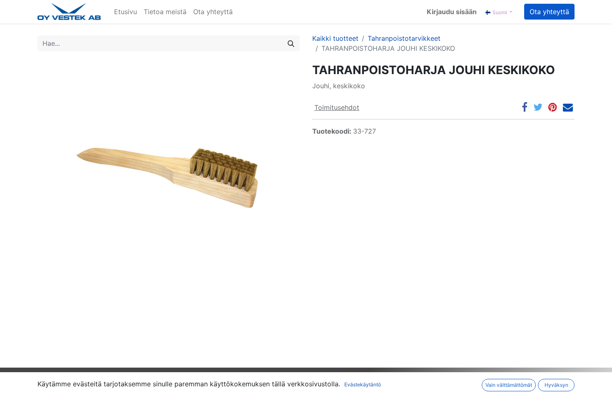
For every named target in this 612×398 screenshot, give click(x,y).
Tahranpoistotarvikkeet (404, 38)
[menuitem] (125, 11)
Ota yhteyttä (549, 11)
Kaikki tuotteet (335, 38)
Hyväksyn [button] (556, 385)
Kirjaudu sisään (452, 11)
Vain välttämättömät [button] (508, 385)
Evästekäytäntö (362, 384)
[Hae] (291, 43)
